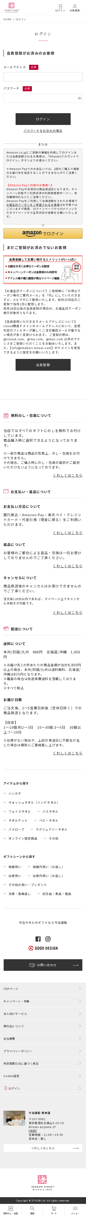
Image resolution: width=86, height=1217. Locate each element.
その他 (53, 838)
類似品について (13, 1026)
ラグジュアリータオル (52, 829)
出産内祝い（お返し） (49, 876)
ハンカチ (14, 793)
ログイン (60, 10)
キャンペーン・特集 (16, 1001)
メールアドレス (15, 67)
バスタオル (50, 811)
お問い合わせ (46, 965)
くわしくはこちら (68, 475)
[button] (43, 233)
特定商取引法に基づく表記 (21, 1063)
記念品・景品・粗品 (56, 893)
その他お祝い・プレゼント (27, 884)
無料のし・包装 (10, 1213)
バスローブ (16, 829)
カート (54, 1213)
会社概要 (9, 1038)
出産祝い (14, 876)
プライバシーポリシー (18, 1051)
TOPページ (10, 989)
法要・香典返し (19, 893)
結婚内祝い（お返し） (49, 867)
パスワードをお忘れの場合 (43, 130)
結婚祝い (14, 867)
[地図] (33, 1131)
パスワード (11, 88)
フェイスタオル (19, 811)
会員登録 (75, 10)
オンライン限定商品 (22, 838)
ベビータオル (48, 820)
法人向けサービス (15, 1014)
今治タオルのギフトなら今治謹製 (43, 922)
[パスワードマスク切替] (79, 98)
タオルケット (18, 820)
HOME (7, 19)
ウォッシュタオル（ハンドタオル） (34, 802)
